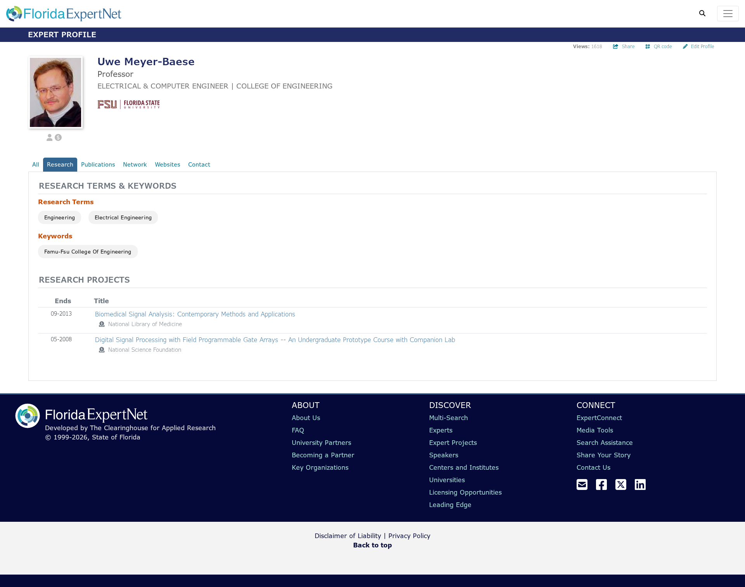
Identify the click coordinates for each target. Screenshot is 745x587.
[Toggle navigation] (728, 13)
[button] (50, 136)
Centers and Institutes (464, 467)
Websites (167, 164)
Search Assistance (605, 442)
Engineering (59, 217)
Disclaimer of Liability (348, 535)
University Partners (321, 442)
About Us (306, 417)
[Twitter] (623, 487)
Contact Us (593, 467)
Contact (199, 164)
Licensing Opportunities (465, 492)
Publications (98, 164)
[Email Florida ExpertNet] (585, 487)
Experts (440, 430)
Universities (447, 480)
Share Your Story (604, 455)
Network (135, 164)
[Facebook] (604, 487)
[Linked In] (643, 487)
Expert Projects (453, 442)
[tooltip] (101, 324)
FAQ (298, 430)
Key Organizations (320, 467)
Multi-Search (448, 417)
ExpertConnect (599, 417)
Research (60, 164)
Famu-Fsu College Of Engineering (88, 251)
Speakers (443, 455)
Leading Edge (450, 504)
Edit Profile (702, 46)
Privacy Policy (409, 535)
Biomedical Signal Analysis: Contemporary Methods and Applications (195, 314)
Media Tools (595, 430)
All (35, 164)
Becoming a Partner (323, 455)
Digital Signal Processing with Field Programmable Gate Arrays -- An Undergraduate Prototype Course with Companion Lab (275, 339)
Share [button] (628, 46)
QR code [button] (663, 46)
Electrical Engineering (123, 217)
